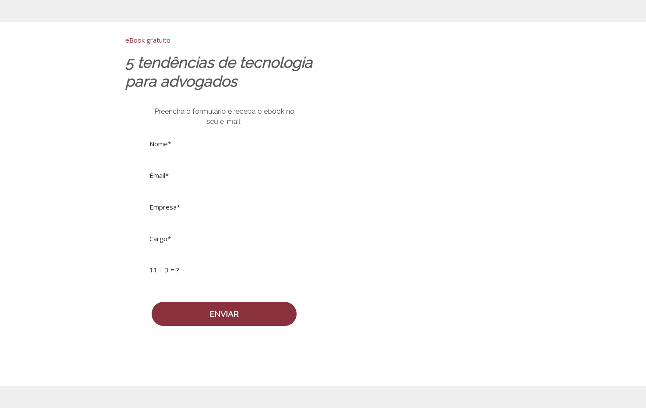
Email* (159, 175)
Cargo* (160, 239)
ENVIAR (224, 314)
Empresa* (164, 207)
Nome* (160, 144)
